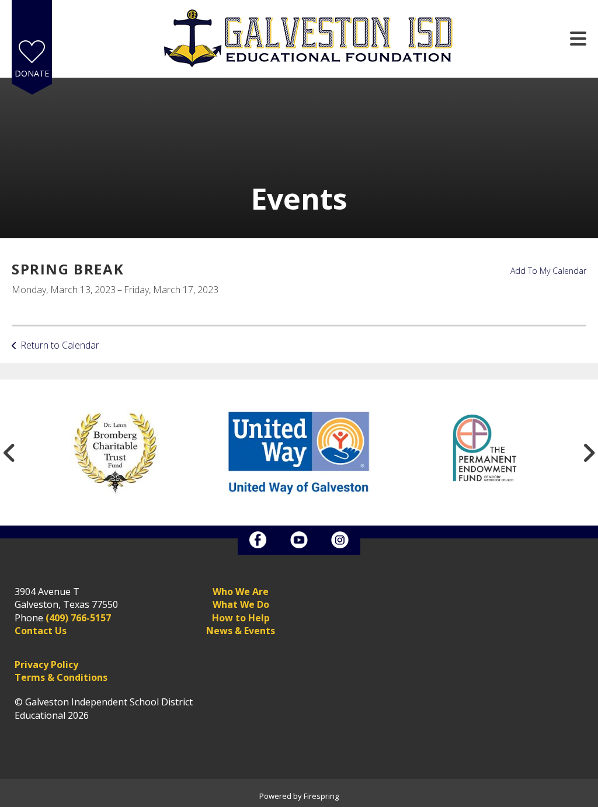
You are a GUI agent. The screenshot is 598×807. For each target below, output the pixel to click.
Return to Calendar (59, 345)
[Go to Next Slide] (588, 452)
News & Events (240, 630)
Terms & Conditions (61, 677)
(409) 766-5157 (78, 617)
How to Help (241, 617)
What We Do (241, 604)
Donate (32, 73)
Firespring (321, 796)
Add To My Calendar (548, 270)
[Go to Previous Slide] (9, 452)
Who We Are (241, 591)
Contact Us (41, 630)
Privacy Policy (46, 664)
